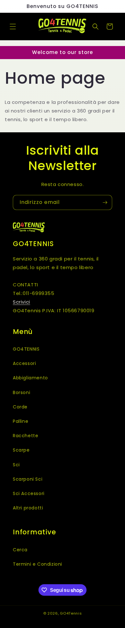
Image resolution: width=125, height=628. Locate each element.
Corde (20, 407)
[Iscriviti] (105, 202)
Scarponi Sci (27, 479)
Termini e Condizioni (37, 564)
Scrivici (21, 301)
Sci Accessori (29, 493)
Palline (20, 421)
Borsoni (21, 392)
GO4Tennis (71, 613)
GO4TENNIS (26, 349)
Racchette (25, 435)
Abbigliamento (30, 378)
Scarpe (21, 450)
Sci (16, 464)
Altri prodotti (28, 508)
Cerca (20, 550)
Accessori (24, 363)
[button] (13, 26)
